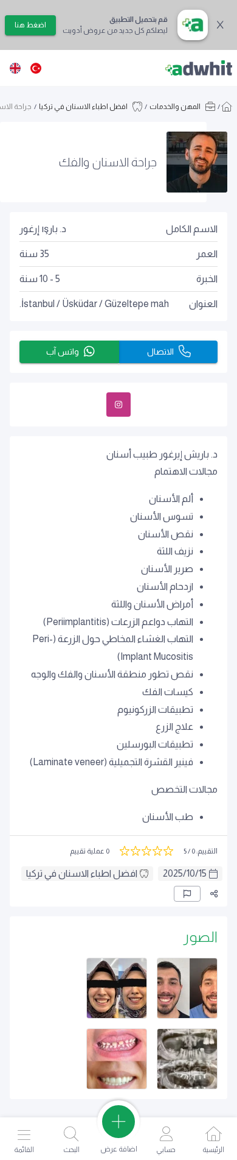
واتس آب (62, 351)
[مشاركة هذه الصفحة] (213, 894)
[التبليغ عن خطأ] (187, 894)
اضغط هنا (30, 25)
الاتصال (160, 351)
